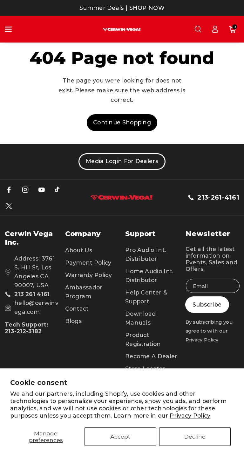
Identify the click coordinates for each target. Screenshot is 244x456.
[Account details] (215, 29)
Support (140, 233)
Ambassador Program (84, 292)
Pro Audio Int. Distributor (145, 254)
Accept (120, 436)
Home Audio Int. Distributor (149, 275)
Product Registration (143, 339)
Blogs (73, 321)
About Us (78, 250)
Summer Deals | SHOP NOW (122, 7)
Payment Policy (88, 262)
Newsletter (208, 233)
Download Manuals (140, 318)
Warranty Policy (88, 275)
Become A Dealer (151, 356)
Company (83, 233)
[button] (12, 29)
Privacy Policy (190, 415)
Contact (77, 308)
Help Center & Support (146, 297)
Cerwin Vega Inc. (29, 238)
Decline (195, 436)
